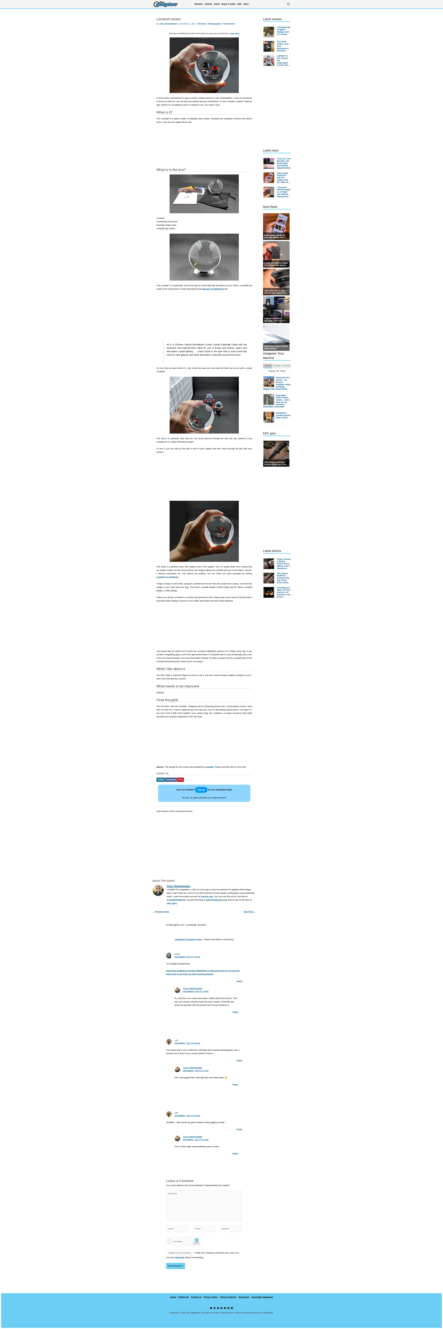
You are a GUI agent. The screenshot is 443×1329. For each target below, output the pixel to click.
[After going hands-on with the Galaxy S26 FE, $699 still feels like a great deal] (269, 177)
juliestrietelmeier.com (216, 900)
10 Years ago (286, 365)
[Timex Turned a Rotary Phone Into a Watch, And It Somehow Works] (269, 564)
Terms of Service (228, 1297)
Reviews (202, 24)
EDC (239, 4)
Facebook (171, 779)
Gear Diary (172, 903)
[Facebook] (211, 1308)
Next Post (250, 912)
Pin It (180, 779)
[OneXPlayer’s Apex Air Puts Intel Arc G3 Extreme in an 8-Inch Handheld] (269, 592)
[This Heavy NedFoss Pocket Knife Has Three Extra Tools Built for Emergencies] (269, 578)
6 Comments (228, 24)
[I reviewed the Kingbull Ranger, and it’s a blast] (269, 32)
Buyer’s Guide (229, 4)
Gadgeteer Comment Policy (188, 939)
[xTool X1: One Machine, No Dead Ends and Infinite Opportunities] (269, 163)
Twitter (160, 779)
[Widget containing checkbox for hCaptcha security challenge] (183, 1241)
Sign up (201, 790)
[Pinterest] (221, 1308)
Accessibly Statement (262, 1297)
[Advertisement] (204, 147)
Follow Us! (183, 1297)
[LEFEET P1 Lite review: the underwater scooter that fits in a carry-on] (269, 60)
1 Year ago (267, 365)
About (173, 1297)
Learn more (234, 33)
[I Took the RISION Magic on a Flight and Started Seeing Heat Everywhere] (269, 192)
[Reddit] (232, 1308)
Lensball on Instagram (167, 577)
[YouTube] (225, 1308)
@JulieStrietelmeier (176, 900)
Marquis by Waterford (213, 289)
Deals (217, 4)
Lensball (209, 767)
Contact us (196, 1297)
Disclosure (244, 1297)
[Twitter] (215, 1308)
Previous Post (161, 912)
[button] (289, 4)
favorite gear (207, 896)
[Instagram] (218, 1308)
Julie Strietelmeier (192, 989)
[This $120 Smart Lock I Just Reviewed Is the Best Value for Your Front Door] (269, 46)
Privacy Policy (211, 1297)
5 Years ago (277, 365)
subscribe (179, 1257)
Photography (214, 24)
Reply (239, 981)
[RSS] (228, 1308)
